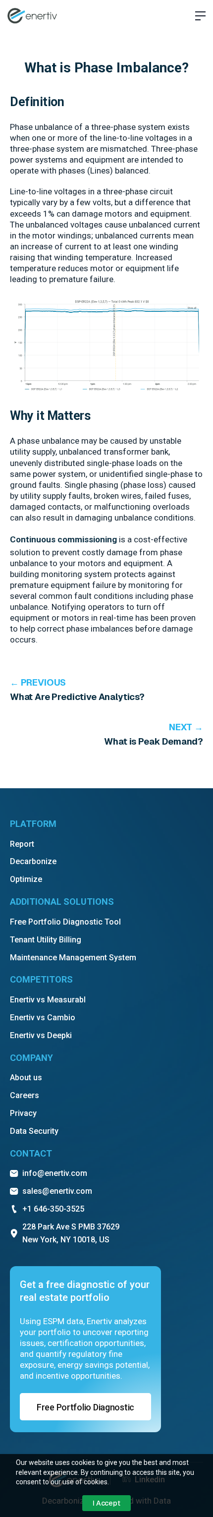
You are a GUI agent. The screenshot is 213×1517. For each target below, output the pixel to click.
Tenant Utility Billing (45, 939)
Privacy (23, 1113)
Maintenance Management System (73, 957)
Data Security (34, 1131)
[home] (32, 15)
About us (26, 1077)
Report (22, 844)
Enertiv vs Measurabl (48, 999)
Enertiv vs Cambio (42, 1017)
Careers (24, 1095)
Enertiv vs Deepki (41, 1035)
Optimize (26, 879)
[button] (197, 15)
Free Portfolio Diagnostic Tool (65, 922)
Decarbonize (33, 861)
